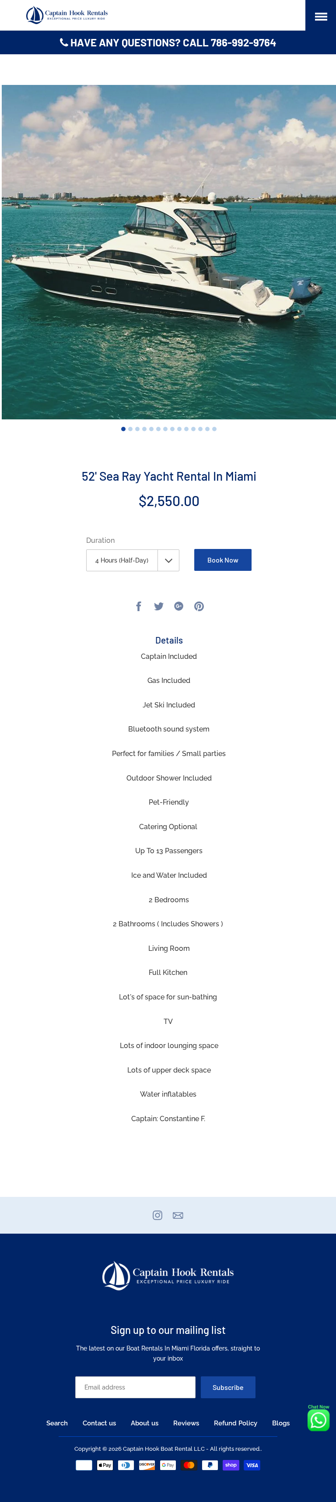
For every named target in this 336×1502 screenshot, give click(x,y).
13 (207, 429)
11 (193, 429)
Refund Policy (235, 1423)
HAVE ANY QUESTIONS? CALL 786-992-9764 (172, 42)
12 (200, 429)
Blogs (281, 1423)
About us (144, 1423)
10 (186, 429)
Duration (100, 540)
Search (57, 1423)
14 (214, 429)
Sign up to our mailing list (168, 1329)
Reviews (186, 1423)
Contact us (99, 1423)
